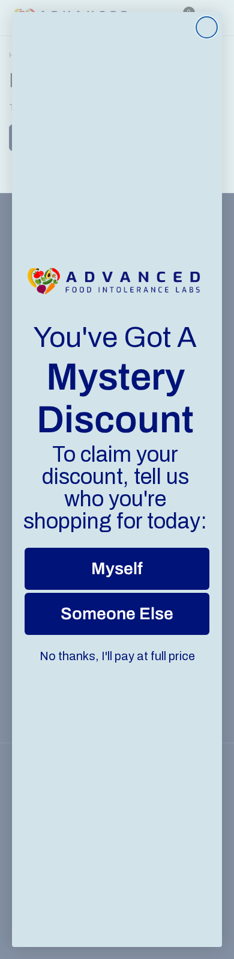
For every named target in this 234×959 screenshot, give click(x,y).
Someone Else (117, 613)
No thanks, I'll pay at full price (117, 656)
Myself (117, 568)
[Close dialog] (206, 27)
